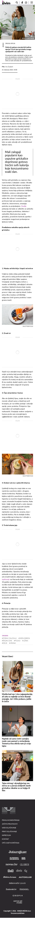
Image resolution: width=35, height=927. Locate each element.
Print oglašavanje (9, 831)
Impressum (6, 835)
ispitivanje (6, 579)
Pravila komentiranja (10, 820)
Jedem (3, 45)
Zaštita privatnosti (10, 824)
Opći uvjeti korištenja (10, 842)
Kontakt (5, 839)
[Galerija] (17, 22)
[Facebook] (21, 2)
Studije (23, 206)
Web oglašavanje (9, 827)
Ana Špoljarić (9, 67)
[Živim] (6, 2)
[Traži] (17, 2)
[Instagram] (27, 2)
